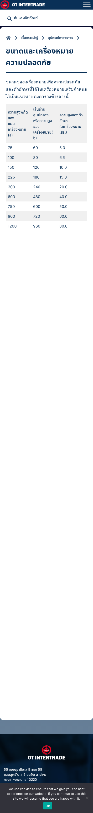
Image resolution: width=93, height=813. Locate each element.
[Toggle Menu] (87, 4)
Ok (48, 806)
